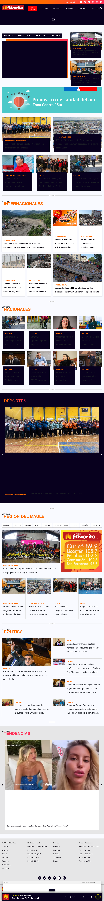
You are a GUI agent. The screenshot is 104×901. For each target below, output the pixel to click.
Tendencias (82, 8)
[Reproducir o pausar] (98, 896)
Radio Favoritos (33, 857)
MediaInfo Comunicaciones (37, 846)
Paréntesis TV (24, 35)
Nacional (69, 8)
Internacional (6, 865)
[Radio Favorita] (13, 7)
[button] (52, 890)
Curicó (18, 525)
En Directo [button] (16, 895)
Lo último (33, 8)
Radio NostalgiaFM (34, 854)
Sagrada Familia (61, 525)
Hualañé (85, 525)
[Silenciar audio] (83, 897)
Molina (28, 525)
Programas (6, 868)
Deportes (57, 8)
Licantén (96, 525)
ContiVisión (55, 35)
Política (56, 854)
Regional (44, 8)
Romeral (46, 525)
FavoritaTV (8, 35)
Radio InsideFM (33, 861)
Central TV (40, 35)
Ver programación (70, 2)
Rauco (74, 525)
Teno (37, 525)
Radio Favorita (32, 850)
